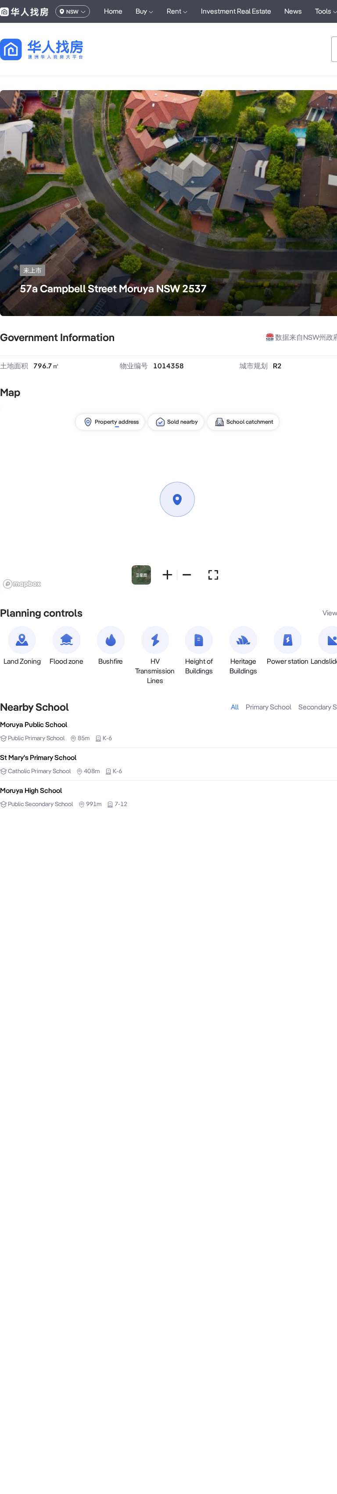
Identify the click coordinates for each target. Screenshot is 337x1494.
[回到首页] (57, 49)
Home (113, 11)
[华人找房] (24, 11)
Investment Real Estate (236, 11)
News (293, 11)
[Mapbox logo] (22, 584)
